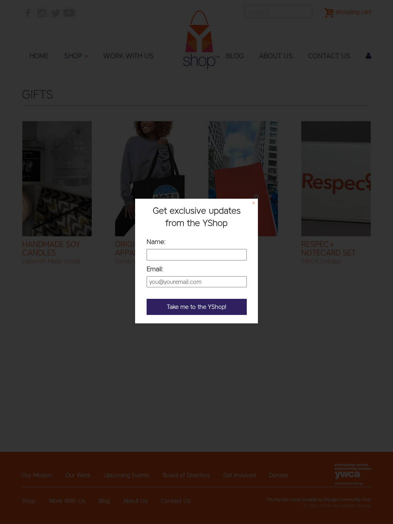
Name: (156, 241)
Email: (155, 269)
